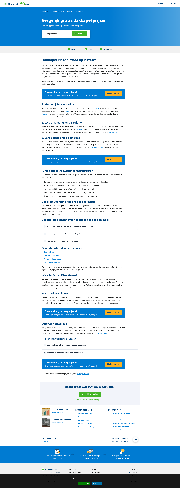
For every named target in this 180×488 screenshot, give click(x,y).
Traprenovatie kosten (74, 472)
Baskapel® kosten (85, 414)
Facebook (135, 472)
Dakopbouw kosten (85, 417)
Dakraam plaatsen (85, 424)
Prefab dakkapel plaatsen (54, 259)
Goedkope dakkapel (61, 420)
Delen (45, 442)
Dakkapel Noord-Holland (120, 414)
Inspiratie (54, 11)
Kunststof (95, 108)
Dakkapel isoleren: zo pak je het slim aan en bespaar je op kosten (123, 418)
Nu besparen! (113, 94)
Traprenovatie (71, 469)
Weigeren (97, 483)
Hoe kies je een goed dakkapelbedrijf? (63, 234)
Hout (67, 111)
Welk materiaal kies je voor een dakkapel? (65, 353)
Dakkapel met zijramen (120, 427)
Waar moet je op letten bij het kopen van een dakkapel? (70, 226)
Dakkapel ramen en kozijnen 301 (123, 423)
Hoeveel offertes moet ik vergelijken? (63, 241)
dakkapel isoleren (115, 132)
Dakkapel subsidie (118, 430)
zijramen (79, 129)
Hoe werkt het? (97, 472)
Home (44, 11)
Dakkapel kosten (50, 252)
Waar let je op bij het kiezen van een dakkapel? (67, 345)
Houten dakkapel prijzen (87, 427)
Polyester (45, 114)
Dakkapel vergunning (52, 262)
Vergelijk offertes (90, 394)
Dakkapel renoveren (85, 420)
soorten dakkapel (100, 333)
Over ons (95, 469)
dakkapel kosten (98, 147)
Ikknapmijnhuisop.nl (53, 469)
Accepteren (84, 483)
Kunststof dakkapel (51, 255)
